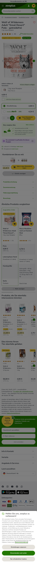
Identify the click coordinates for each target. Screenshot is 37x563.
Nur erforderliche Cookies (18, 559)
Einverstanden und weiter (18, 553)
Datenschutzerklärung (21, 542)
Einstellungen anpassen (18, 547)
